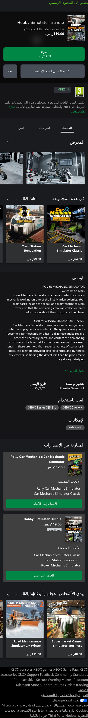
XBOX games (43, 669)
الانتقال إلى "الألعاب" (44, 504)
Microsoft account (75, 679)
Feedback (47, 674)
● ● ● (10, 71)
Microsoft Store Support (34, 684)
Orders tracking (76, 684)
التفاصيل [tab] (67, 128)
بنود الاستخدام (27, 710)
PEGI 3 (64, 89)
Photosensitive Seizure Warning (37, 679)
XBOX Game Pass (66, 669)
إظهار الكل (29, 198)
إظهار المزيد (77, 371)
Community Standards (71, 674)
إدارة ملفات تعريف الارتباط (56, 710)
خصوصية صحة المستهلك (70, 705)
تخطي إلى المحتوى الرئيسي (68, 2)
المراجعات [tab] (44, 128)
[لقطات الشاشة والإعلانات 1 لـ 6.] (55, 168)
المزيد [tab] (21, 128)
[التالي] (7, 142)
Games (83, 689)
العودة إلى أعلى (44, 575)
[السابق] (16, 142)
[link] (66, 234)
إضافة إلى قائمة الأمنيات (50, 71)
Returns (58, 684)
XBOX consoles (22, 669)
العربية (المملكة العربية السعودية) (64, 695)
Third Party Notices (62, 715)
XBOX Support (28, 674)
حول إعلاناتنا (38, 715)
